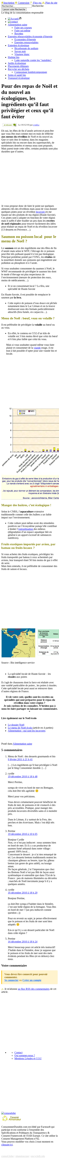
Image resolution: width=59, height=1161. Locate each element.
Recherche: (38, 5)
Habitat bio (13, 57)
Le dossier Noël (16, 724)
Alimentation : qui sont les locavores (26, 730)
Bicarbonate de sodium (26, 48)
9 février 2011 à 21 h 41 (20, 759)
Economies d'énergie (25, 39)
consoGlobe (7, 1156)
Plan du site (51, 2)
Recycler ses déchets (18, 69)
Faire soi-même (22, 30)
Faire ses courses (23, 27)
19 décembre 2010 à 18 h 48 (22, 776)
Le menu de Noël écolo (20, 727)
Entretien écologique (18, 45)
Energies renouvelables (26, 42)
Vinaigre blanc (22, 54)
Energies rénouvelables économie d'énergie (30, 36)
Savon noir (20, 51)
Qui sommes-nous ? (24, 1055)
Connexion (23, 2)
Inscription (8, 2)
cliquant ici (7, 1144)
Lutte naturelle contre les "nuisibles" (33, 60)
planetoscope (22, 1156)
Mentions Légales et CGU (28, 1058)
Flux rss (37, 2)
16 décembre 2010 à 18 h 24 (22, 941)
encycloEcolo (38, 1156)
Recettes (18, 33)
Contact (18, 1052)
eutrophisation (26, 529)
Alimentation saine (17, 24)
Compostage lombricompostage (30, 72)
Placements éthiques (18, 66)
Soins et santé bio (17, 75)
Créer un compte (31, 980)
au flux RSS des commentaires (33, 988)
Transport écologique (19, 78)
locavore (40, 211)
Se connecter (11, 980)
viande (37, 347)
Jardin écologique (17, 63)
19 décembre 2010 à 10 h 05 (22, 834)
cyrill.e (36, 125)
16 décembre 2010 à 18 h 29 (22, 892)
